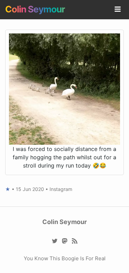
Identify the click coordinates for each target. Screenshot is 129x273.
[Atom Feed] (74, 240)
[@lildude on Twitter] (54, 240)
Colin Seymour (35, 9)
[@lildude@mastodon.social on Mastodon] (64, 240)
